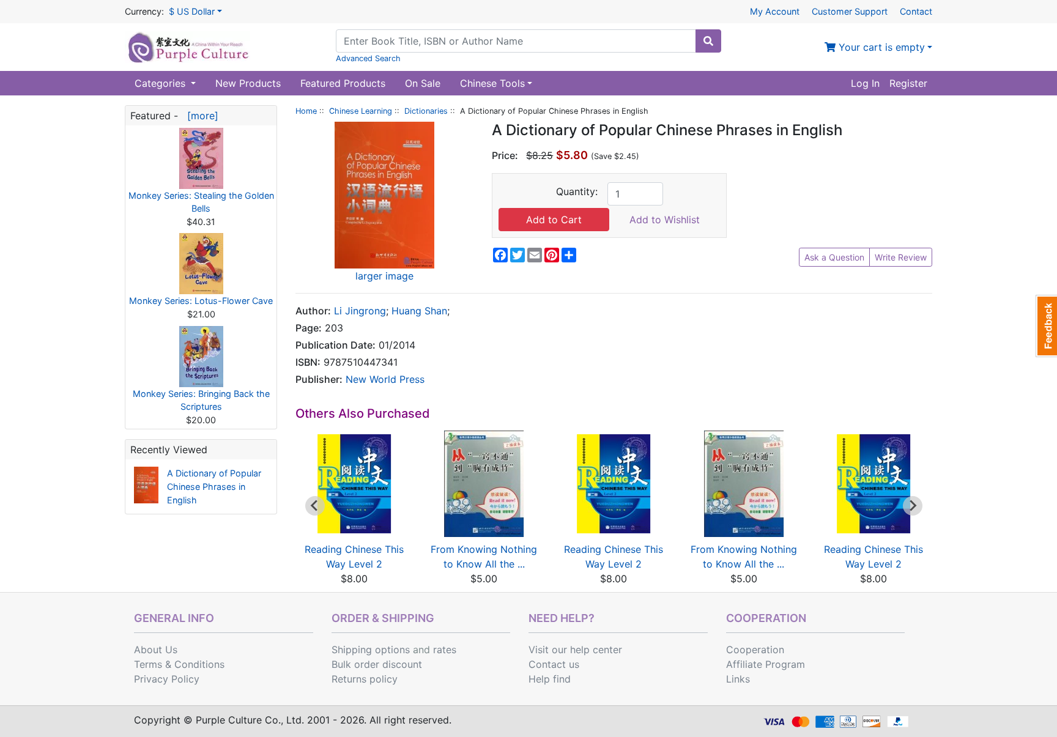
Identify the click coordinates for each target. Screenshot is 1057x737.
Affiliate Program (765, 664)
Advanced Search (368, 58)
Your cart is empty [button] (880, 47)
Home (306, 111)
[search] (708, 41)
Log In (865, 83)
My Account (774, 11)
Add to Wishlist (664, 219)
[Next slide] (912, 506)
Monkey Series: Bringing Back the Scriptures (201, 400)
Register (908, 83)
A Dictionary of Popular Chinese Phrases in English (214, 486)
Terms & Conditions (179, 664)
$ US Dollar (192, 11)
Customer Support (850, 11)
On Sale (422, 83)
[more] (199, 115)
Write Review (901, 257)
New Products (248, 83)
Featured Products (342, 83)
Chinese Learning (360, 111)
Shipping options (371, 649)
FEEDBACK (1046, 326)
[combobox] (516, 41)
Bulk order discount (377, 664)
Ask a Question (834, 257)
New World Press (385, 379)
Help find (549, 679)
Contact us (553, 664)
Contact (916, 11)
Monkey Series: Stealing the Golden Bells (201, 202)
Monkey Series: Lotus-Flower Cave (201, 300)
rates (444, 649)
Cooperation (755, 649)
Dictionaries (426, 111)
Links (738, 679)
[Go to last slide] (315, 506)
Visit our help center (575, 649)
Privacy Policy (166, 679)
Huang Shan (419, 311)
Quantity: (577, 191)
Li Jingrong (360, 311)
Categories (161, 83)
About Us (155, 649)
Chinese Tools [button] (492, 83)
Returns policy (365, 679)
